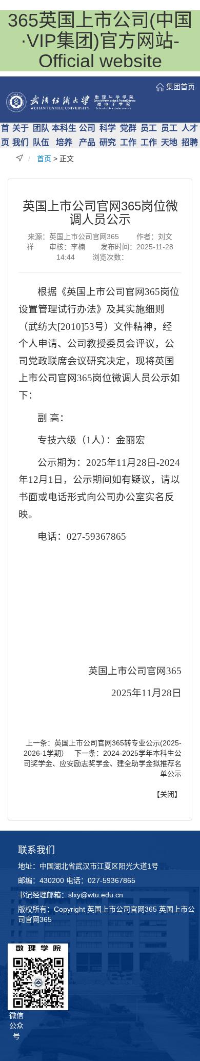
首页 (44, 158)
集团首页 (180, 87)
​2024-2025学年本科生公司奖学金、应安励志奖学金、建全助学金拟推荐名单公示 (103, 763)
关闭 (167, 794)
